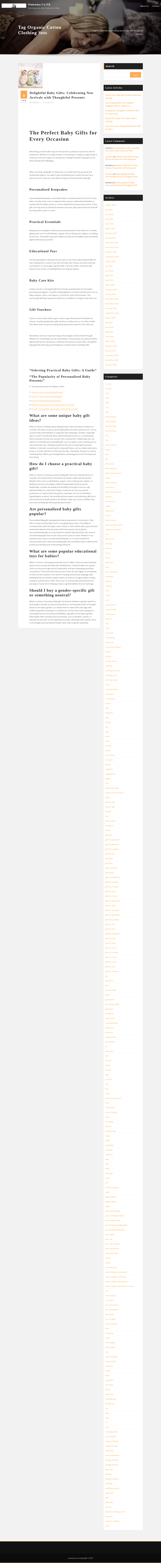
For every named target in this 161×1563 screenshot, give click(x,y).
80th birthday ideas (113, 473)
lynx (107, 1089)
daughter (109, 713)
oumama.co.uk (39, 4)
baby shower (110, 520)
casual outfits (110, 609)
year (107, 1526)
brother (108, 581)
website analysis (112, 1479)
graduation (110, 999)
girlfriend (109, 981)
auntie (108, 515)
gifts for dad (110, 891)
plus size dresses (112, 1248)
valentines (109, 1450)
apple (107, 506)
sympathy (109, 1380)
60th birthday (111, 426)
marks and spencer (113, 1098)
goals (107, 995)
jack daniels (110, 1042)
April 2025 (109, 280)
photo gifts (109, 1234)
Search (110, 66)
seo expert (109, 1314)
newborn (109, 1154)
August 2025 (110, 261)
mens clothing (111, 1112)
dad (107, 708)
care (107, 600)
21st (107, 407)
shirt (107, 1328)
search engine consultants (116, 1272)
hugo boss (109, 1028)
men (107, 1103)
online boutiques (112, 1187)
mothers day (110, 1131)
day (106, 717)
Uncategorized (48, 102)
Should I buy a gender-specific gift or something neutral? (54, 409)
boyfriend (109, 562)
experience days (112, 788)
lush (107, 1084)
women (108, 1507)
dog (107, 731)
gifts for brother (112, 882)
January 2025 (110, 294)
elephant (109, 769)
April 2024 (109, 336)
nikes (107, 1168)
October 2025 (111, 252)
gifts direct (109, 872)
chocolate (109, 633)
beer (107, 534)
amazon (108, 497)
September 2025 (112, 257)
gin (106, 976)
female (108, 811)
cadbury (108, 586)
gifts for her (110, 924)
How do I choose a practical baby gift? (46, 396)
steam (108, 1371)
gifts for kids (110, 938)
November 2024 (112, 304)
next (107, 1159)
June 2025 (109, 271)
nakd (107, 1140)
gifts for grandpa (112, 919)
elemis (108, 764)
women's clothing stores (115, 1512)
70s (106, 440)
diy (106, 727)
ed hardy (109, 760)
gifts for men (110, 943)
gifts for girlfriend (112, 901)
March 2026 (110, 228)
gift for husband (112, 849)
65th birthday (111, 431)
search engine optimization (116, 1281)
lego (107, 1075)
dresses (108, 746)
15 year (108, 388)
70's (107, 435)
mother (108, 1126)
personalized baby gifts (114, 1230)
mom (107, 1117)
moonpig (109, 1122)
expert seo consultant (114, 793)
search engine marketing (115, 1277)
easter (108, 750)
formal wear (110, 821)
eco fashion (110, 755)
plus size (108, 1239)
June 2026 (109, 214)
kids (107, 1056)
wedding (108, 1483)
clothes (108, 656)
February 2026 (111, 233)
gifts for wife (110, 966)
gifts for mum (111, 957)
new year (109, 1150)
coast (107, 684)
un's (107, 1427)
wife (107, 1497)
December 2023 (111, 355)
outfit (107, 1192)
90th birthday (111, 482)
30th (107, 412)
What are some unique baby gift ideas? (47, 392)
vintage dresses (111, 1465)
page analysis (110, 1197)
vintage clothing (112, 1460)
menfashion (110, 1107)
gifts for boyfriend (112, 877)
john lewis (109, 1051)
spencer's (109, 1366)
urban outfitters (112, 1441)
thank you (109, 1394)
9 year (107, 478)
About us (144, 6)
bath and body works (114, 525)
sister (107, 1338)
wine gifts (109, 1502)
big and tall (109, 539)
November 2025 (112, 247)
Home (140, 27)
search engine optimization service (119, 1286)
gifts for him (110, 929)
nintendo (109, 1173)
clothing (108, 666)
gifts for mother (111, 952)
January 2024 (110, 350)
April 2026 (109, 224)
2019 (107, 403)
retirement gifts (111, 1253)
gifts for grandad (112, 910)
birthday (108, 543)
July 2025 (109, 266)
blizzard (108, 548)
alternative (109, 487)
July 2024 (109, 322)
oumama (34, 102)
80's (107, 454)
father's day (110, 802)
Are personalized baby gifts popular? (46, 400)
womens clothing (112, 1521)
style (107, 1375)
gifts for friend (111, 896)
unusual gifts (110, 1436)
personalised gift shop (114, 1215)
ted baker (109, 1385)
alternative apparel (113, 492)
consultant (109, 694)
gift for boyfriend (112, 840)
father (107, 797)
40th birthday (111, 417)
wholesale (109, 1493)
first (107, 816)
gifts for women (111, 971)
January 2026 (110, 238)
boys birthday (111, 572)
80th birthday (111, 468)
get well (108, 835)
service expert (111, 1324)
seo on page (110, 1319)
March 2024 (110, 341)
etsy (107, 783)
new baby (109, 1145)
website (108, 1474)
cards (107, 595)
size (106, 1352)
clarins (108, 652)
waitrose (108, 1469)
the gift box (110, 1403)
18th (107, 398)
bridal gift (109, 576)
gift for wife (110, 854)
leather (108, 1070)
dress (107, 741)
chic (107, 623)
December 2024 (111, 299)
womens (108, 1516)
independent (110, 1037)
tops (107, 1413)
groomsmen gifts (112, 1004)
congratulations (112, 689)
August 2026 (110, 205)
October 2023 (111, 365)
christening (110, 637)
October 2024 (111, 308)
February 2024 (111, 346)
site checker (110, 1347)
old (106, 1183)
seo (106, 1291)
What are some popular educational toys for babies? (53, 405)
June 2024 (109, 327)
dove (107, 736)
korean (108, 1060)
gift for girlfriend (112, 844)
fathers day (110, 807)
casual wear (110, 614)
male (107, 1093)
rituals (108, 1258)
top (106, 1408)
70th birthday (111, 445)
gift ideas (109, 858)
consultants (110, 699)
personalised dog (112, 1211)
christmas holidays (113, 647)
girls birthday (110, 990)
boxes (107, 558)
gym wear (109, 1009)
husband (109, 1032)
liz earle (108, 1079)
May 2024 (109, 332)
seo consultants (112, 1309)
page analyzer (111, 1201)
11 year (108, 384)
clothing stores (111, 680)
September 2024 (112, 313)
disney (108, 722)
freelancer (109, 825)
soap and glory (111, 1356)
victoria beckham (112, 1455)
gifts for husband (112, 934)
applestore (109, 511)
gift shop (109, 863)
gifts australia (111, 868)
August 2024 (110, 318)
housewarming (111, 1023)
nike (107, 1164)
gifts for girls (110, 905)
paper (107, 1206)
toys (107, 1418)
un (106, 1422)
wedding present (112, 1488)
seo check (109, 1300)
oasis (107, 1178)
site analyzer (110, 1342)
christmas (109, 642)
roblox (108, 1262)
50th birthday (111, 421)
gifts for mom (111, 948)
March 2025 (110, 285)
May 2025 (109, 275)
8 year (107, 450)
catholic (108, 619)
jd (106, 1046)
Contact (155, 6)
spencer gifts (110, 1361)
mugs (107, 1136)
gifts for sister (111, 962)
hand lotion (110, 1018)
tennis (108, 1389)
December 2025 (111, 242)
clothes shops (111, 661)
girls (107, 985)
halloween (109, 1013)
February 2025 (111, 289)
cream (108, 703)
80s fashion (110, 464)
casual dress (110, 605)
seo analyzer (110, 1295)
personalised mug (112, 1220)
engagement (110, 774)
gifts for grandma (112, 915)
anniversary (110, 501)
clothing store (111, 675)
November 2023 (112, 360)
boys (107, 567)
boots (107, 553)
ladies (107, 1065)
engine (108, 778)
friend (107, 830)
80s (106, 459)
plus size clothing (112, 1244)
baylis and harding (113, 529)
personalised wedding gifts (116, 1225)
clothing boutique (112, 670)
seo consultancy (112, 1305)
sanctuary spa (111, 1267)
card (107, 590)
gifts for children (112, 887)
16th (107, 393)
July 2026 (109, 210)
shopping (109, 1333)
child (107, 628)
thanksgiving (110, 1399)
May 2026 (109, 219)
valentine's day (111, 1446)
